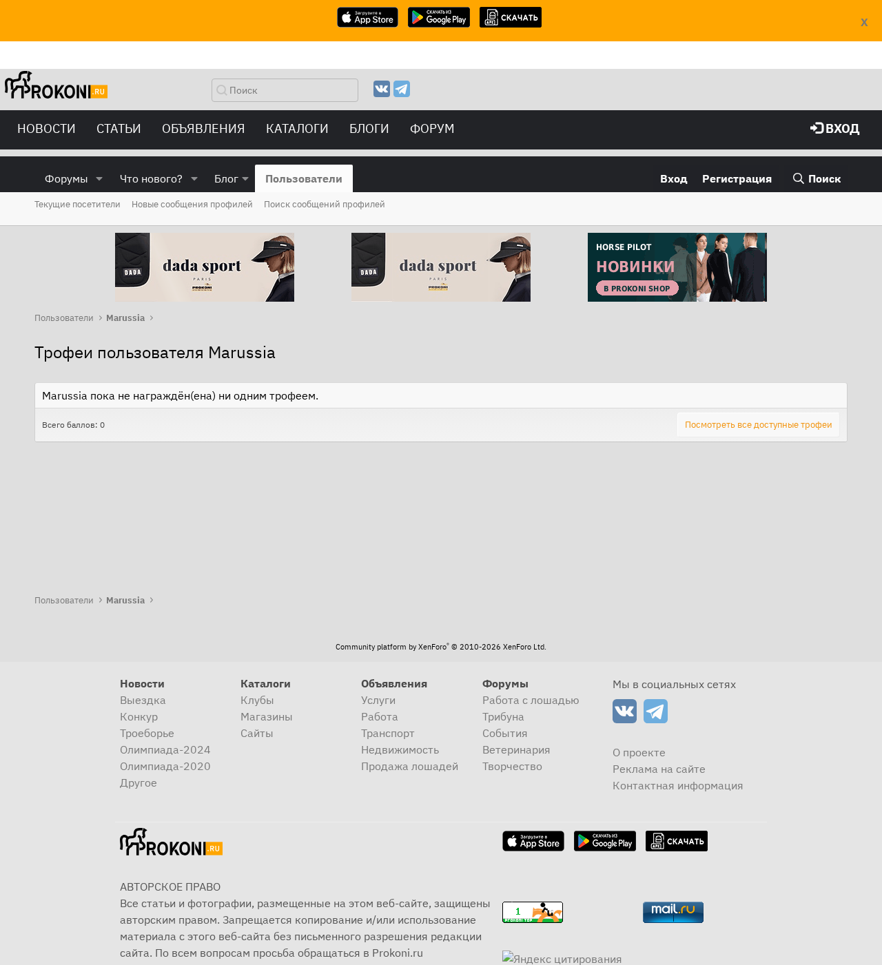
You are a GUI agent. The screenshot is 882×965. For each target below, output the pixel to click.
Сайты (257, 733)
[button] (100, 178)
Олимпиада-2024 (165, 749)
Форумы (66, 178)
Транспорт (388, 733)
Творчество (512, 766)
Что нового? (151, 178)
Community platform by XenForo (441, 647)
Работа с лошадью (531, 700)
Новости (46, 128)
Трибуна (503, 716)
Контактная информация (678, 785)
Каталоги (297, 128)
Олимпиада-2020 (165, 766)
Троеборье (147, 733)
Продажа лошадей (409, 766)
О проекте (639, 752)
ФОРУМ (432, 128)
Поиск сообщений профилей (324, 204)
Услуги (378, 700)
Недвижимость (400, 749)
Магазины (266, 716)
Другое (138, 782)
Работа (379, 716)
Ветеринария (516, 749)
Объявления (203, 128)
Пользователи (303, 178)
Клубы (257, 700)
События (505, 733)
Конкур (139, 716)
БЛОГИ (369, 128)
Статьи (118, 128)
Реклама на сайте (659, 769)
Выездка (143, 700)
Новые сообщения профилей (192, 204)
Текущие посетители (77, 204)
